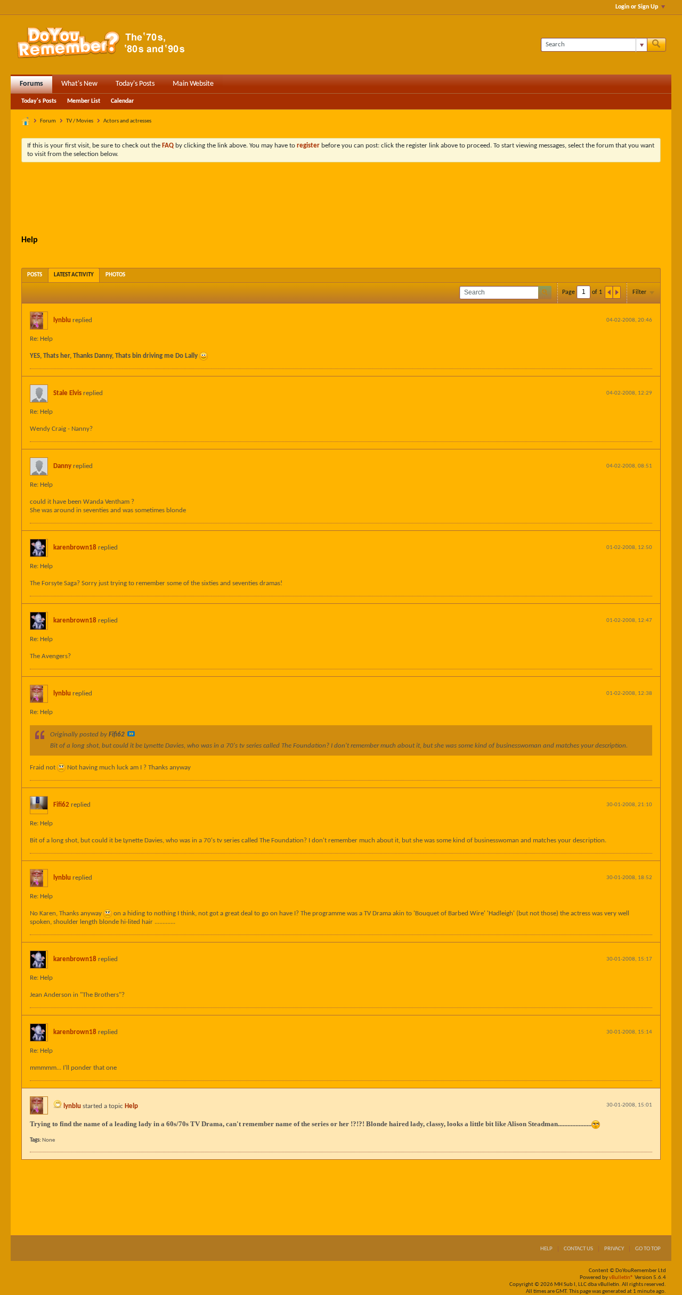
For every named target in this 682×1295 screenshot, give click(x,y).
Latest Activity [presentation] (74, 275)
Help (131, 1106)
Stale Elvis (67, 393)
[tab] (34, 275)
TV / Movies (79, 121)
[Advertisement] (341, 200)
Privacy (614, 1249)
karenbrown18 (74, 547)
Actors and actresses (127, 121)
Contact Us (578, 1249)
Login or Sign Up (636, 7)
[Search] (656, 45)
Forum (48, 121)
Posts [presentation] (34, 275)
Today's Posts (135, 84)
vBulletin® (621, 1278)
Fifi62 (61, 804)
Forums (31, 84)
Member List (83, 101)
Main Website (193, 84)
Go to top (648, 1249)
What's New (79, 84)
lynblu (62, 320)
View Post (131, 733)
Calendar (122, 101)
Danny (62, 466)
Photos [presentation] (115, 275)
